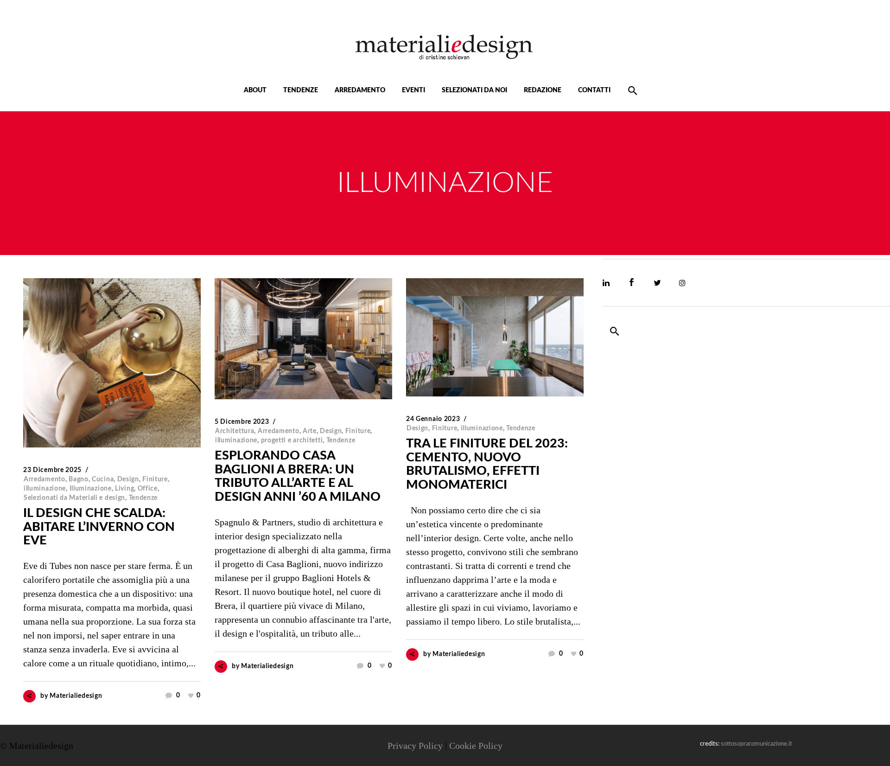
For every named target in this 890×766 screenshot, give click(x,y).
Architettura (234, 431)
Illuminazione (91, 488)
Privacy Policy (415, 745)
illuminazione (45, 488)
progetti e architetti (292, 440)
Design (128, 479)
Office (148, 488)
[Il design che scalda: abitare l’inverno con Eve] (112, 362)
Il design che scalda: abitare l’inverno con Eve (99, 527)
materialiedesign (76, 696)
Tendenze (143, 498)
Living (124, 488)
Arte (310, 431)
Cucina (103, 479)
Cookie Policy (475, 745)
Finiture (155, 479)
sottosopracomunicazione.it (756, 744)
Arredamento (44, 479)
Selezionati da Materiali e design (74, 498)
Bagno (79, 479)
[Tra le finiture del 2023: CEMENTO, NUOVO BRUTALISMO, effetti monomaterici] (495, 337)
